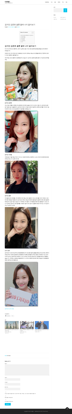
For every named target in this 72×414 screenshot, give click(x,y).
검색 (54, 7)
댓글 (6, 363)
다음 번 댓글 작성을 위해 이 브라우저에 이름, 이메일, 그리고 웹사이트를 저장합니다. (20, 393)
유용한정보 (47, 2)
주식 (63, 2)
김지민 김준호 (23, 36)
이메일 (6, 382)
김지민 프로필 (23, 37)
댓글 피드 (55, 19)
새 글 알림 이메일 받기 (9, 401)
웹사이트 (6, 387)
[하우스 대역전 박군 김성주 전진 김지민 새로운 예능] (12, 325)
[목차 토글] (32, 33)
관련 (22, 41)
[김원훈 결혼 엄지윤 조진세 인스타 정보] (42, 325)
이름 (6, 377)
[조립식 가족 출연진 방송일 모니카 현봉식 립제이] (27, 325)
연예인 (59, 2)
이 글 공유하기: (23, 40)
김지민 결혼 (23, 38)
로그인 (55, 17)
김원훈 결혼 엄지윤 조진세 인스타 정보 (42, 329)
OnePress (36, 411)
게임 (66, 2)
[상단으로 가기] (67, 409)
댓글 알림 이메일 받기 (9, 397)
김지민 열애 (23, 39)
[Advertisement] (27, 15)
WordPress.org (63, 19)
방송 (55, 2)
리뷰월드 (7, 1)
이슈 (51, 2)
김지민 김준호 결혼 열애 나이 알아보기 (27, 35)
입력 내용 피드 (63, 17)
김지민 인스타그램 (9, 308)
